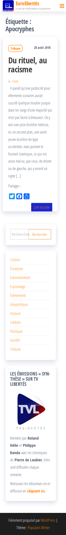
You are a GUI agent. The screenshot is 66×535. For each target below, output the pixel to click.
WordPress (48, 520)
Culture (15, 259)
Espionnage (17, 286)
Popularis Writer (39, 527)
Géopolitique (19, 304)
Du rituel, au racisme (27, 65)
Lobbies (15, 322)
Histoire (15, 313)
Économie (16, 268)
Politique (16, 331)
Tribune (15, 48)
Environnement (20, 277)
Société (15, 340)
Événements (18, 295)
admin (15, 81)
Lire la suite (42, 207)
